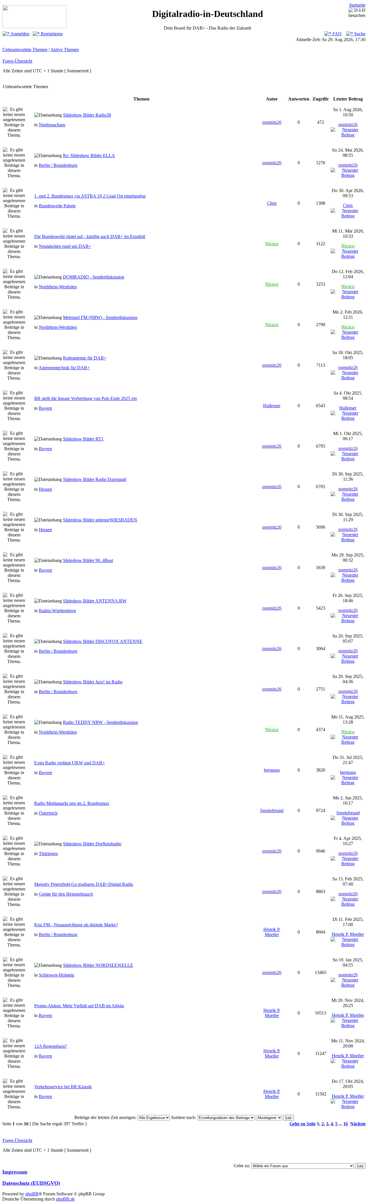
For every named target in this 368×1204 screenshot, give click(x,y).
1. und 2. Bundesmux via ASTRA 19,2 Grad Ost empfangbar (90, 196)
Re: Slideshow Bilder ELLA (89, 155)
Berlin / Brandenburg (58, 165)
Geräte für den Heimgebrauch (66, 894)
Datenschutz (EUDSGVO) (31, 1183)
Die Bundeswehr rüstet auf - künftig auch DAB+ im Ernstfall (89, 236)
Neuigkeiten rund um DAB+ (65, 246)
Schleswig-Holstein (56, 975)
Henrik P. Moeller (271, 932)
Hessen (45, 489)
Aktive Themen (64, 49)
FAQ (336, 33)
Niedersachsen (52, 124)
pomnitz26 (271, 122)
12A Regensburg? (50, 1046)
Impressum (14, 1172)
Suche (359, 33)
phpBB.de (65, 1199)
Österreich (48, 813)
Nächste (358, 1123)
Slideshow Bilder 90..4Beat (88, 560)
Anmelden (19, 33)
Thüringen (48, 853)
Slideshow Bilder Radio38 (87, 115)
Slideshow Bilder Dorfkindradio (92, 843)
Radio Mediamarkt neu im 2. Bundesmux (71, 803)
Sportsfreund (271, 810)
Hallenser (271, 405)
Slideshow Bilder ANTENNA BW (94, 600)
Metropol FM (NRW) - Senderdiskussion (100, 317)
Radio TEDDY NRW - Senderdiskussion (100, 722)
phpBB (32, 1193)
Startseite (357, 5)
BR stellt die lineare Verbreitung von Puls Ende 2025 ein (85, 398)
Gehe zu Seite (303, 1123)
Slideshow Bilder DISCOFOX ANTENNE (102, 641)
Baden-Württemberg (57, 610)
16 (345, 1123)
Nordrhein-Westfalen (58, 286)
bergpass (272, 770)
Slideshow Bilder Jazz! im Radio (92, 681)
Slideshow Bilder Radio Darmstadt (94, 479)
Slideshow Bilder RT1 (83, 438)
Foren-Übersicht (17, 61)
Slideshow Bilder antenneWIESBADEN (100, 519)
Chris (272, 203)
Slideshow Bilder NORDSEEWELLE (98, 965)
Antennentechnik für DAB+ (64, 367)
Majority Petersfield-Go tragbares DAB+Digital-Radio (83, 884)
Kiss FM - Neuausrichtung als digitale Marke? (76, 924)
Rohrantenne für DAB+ (84, 357)
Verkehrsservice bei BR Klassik (63, 1086)
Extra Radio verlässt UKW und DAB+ (69, 762)
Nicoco (271, 243)
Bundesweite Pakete (57, 205)
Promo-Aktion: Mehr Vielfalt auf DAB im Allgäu (79, 1005)
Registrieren (51, 33)
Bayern (45, 408)
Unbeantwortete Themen (24, 49)
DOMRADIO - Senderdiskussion (93, 277)
